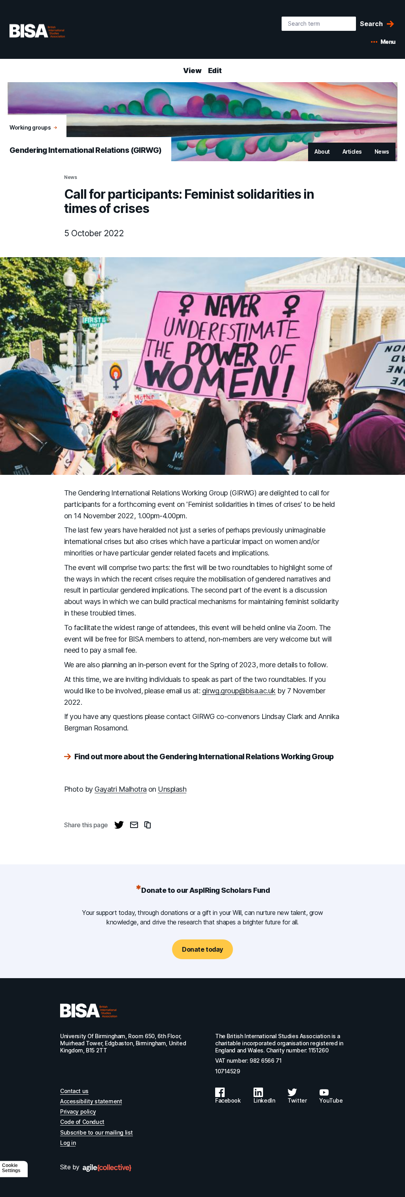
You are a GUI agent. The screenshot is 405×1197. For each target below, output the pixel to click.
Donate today (202, 949)
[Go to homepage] (88, 1010)
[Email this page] (134, 825)
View (192, 70)
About (322, 151)
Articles (352, 151)
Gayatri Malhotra (120, 789)
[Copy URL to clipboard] (147, 824)
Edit (215, 70)
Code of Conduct (82, 1121)
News (382, 151)
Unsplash (172, 789)
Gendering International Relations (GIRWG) (85, 150)
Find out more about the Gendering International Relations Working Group (204, 757)
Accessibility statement (91, 1101)
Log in (68, 1142)
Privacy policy (78, 1111)
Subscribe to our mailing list (96, 1132)
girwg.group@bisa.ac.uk (239, 691)
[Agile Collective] (107, 1168)
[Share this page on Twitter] (119, 825)
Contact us (74, 1091)
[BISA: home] (49, 31)
